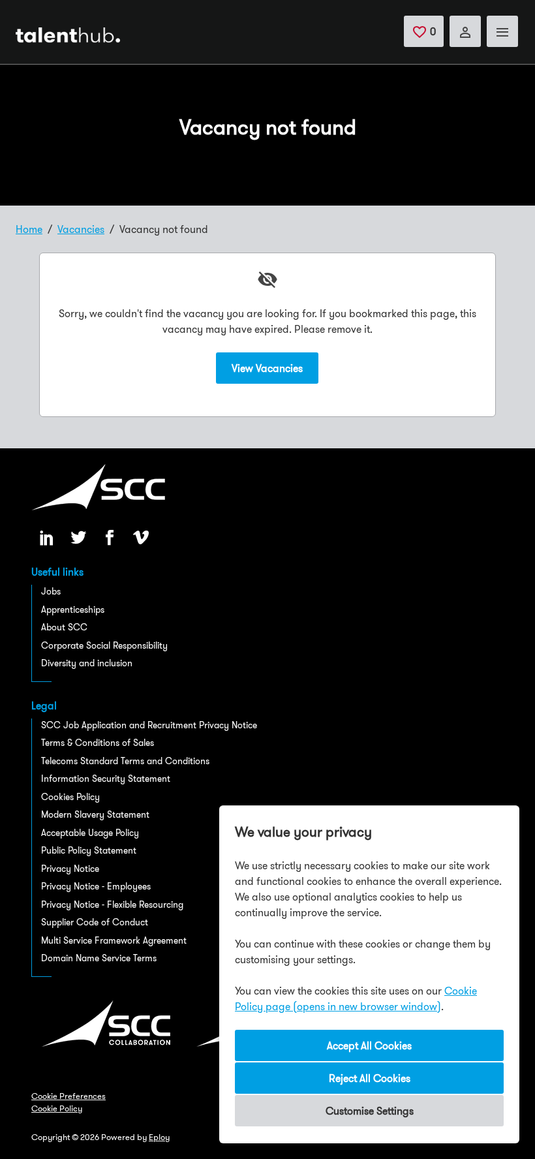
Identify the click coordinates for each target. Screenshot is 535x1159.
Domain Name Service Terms (99, 958)
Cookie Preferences (68, 1095)
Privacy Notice (70, 868)
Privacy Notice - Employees (96, 886)
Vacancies (80, 229)
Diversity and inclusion (86, 663)
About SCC (64, 627)
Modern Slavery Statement (95, 814)
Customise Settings (370, 1110)
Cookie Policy (56, 1108)
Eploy (159, 1137)
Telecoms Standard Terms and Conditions (125, 761)
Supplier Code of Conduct (94, 922)
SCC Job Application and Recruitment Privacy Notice (149, 725)
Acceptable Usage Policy (90, 833)
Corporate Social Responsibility (104, 645)
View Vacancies (267, 368)
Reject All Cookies (369, 1078)
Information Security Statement (105, 778)
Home (29, 229)
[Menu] (502, 31)
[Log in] (465, 31)
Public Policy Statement (88, 850)
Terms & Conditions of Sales (97, 743)
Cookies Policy (70, 797)
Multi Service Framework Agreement (114, 940)
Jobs (51, 591)
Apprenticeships (72, 609)
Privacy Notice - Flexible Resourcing (112, 904)
